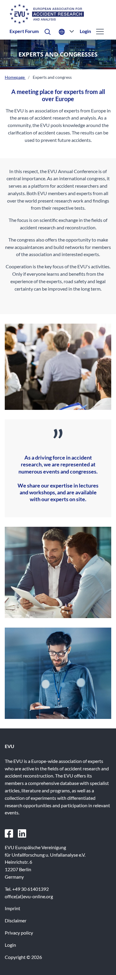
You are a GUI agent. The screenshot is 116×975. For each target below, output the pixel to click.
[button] (48, 31)
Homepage (15, 77)
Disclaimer (15, 920)
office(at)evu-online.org (29, 896)
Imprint (12, 908)
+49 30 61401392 (30, 889)
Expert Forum (24, 31)
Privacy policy (19, 932)
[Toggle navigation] (99, 31)
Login (85, 31)
